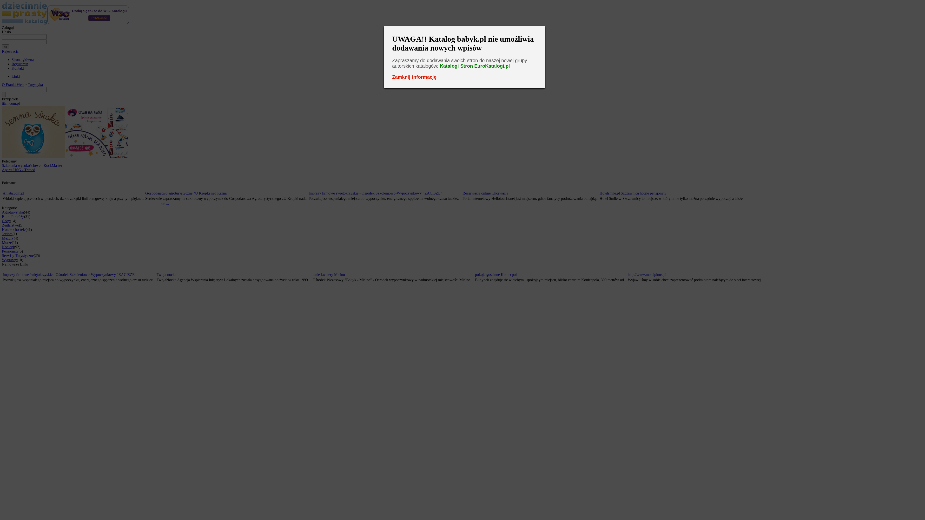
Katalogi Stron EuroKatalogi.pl (475, 66)
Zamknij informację (414, 77)
